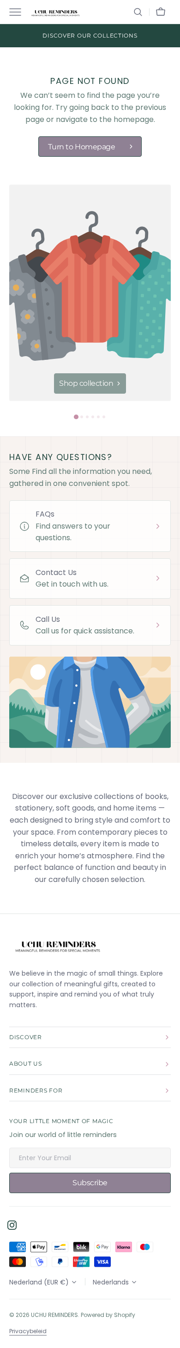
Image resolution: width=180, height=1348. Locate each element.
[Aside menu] (18, 12)
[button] (138, 12)
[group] (90, 293)
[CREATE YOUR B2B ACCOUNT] (90, 35)
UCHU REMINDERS (54, 1315)
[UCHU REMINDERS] (55, 12)
